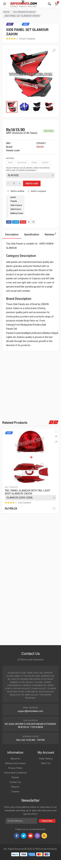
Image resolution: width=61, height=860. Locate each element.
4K (29, 222)
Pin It (23, 222)
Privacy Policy (15, 768)
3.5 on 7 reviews (27, 38)
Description (11, 234)
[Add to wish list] (56, 436)
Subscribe (47, 820)
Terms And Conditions (15, 772)
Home (6, 12)
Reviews (50, 234)
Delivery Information (15, 763)
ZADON (39, 147)
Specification (31, 234)
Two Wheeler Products (24, 12)
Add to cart (31, 183)
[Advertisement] (30, 381)
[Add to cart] (54, 508)
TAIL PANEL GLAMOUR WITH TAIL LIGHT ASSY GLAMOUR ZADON (27, 492)
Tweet (15, 222)
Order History (46, 758)
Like (8, 222)
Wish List (46, 763)
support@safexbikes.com (30, 711)
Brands (15, 777)
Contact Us (15, 782)
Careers (15, 791)
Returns (15, 786)
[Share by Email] (33, 222)
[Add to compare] (56, 441)
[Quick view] (56, 431)
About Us (15, 758)
